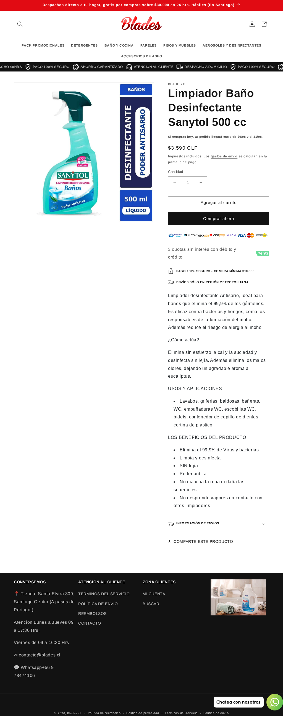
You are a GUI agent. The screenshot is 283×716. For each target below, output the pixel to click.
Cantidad (175, 172)
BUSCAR (151, 604)
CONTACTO (89, 623)
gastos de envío (224, 156)
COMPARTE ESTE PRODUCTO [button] (203, 541)
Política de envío (216, 713)
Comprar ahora (218, 218)
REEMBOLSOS (92, 613)
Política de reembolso (104, 713)
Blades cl (74, 713)
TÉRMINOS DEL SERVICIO (104, 594)
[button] (20, 24)
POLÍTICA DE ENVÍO (98, 604)
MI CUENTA (154, 594)
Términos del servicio (181, 713)
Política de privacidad (142, 713)
